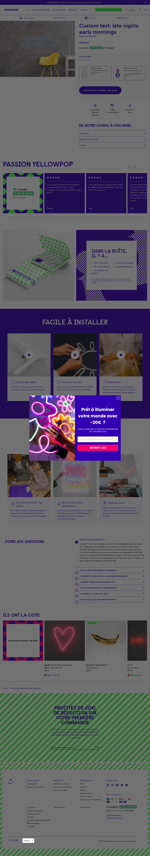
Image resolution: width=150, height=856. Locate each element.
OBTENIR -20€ (97, 447)
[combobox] (28, 840)
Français (26, 840)
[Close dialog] (118, 397)
